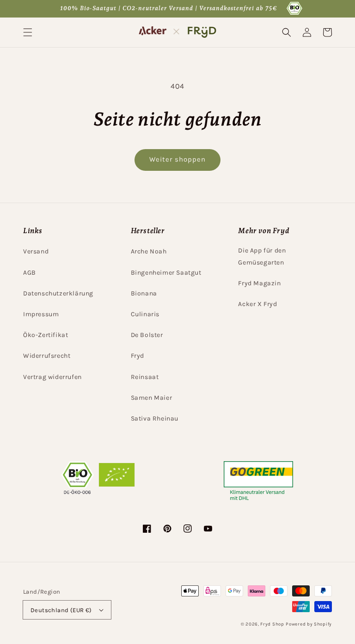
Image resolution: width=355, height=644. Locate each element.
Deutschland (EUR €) (61, 610)
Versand (36, 251)
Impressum (41, 314)
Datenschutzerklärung (58, 293)
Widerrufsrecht (46, 356)
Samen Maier (151, 398)
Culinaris (145, 314)
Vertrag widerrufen (52, 377)
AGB (29, 273)
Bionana (144, 293)
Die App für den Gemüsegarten (262, 256)
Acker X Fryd (257, 304)
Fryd (137, 356)
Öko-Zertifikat (45, 335)
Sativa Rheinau (154, 418)
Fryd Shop (272, 624)
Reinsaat (145, 377)
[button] (28, 32)
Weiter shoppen (177, 159)
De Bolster (147, 335)
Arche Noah (149, 251)
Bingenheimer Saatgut (166, 273)
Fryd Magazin (259, 283)
